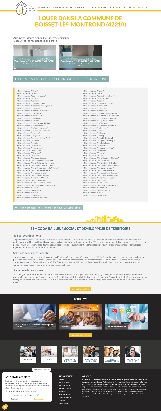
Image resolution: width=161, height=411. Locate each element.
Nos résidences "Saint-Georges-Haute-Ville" (102, 165)
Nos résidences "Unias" (93, 192)
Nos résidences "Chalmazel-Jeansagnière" (35, 106)
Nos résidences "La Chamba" (95, 123)
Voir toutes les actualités (80, 335)
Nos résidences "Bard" (93, 93)
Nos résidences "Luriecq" (94, 135)
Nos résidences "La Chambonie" (31, 125)
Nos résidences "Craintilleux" (30, 113)
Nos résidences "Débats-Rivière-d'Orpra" (101, 113)
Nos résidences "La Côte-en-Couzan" (33, 128)
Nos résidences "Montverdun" (30, 148)
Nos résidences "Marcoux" (29, 140)
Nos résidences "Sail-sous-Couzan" (32, 158)
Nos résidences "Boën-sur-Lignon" (32, 96)
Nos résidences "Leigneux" (29, 133)
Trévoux (62, 400)
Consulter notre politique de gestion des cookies (20, 391)
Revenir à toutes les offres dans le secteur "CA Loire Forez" (49, 207)
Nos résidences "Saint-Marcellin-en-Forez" (101, 175)
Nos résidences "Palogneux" (95, 150)
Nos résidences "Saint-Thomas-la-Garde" (35, 183)
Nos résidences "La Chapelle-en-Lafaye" (100, 125)
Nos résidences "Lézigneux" (29, 135)
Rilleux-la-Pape (64, 394)
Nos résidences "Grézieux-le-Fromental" (100, 118)
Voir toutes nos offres (80, 289)
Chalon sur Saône (65, 388)
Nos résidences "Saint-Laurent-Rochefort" (35, 175)
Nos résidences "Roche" (93, 155)
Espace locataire (86, 7)
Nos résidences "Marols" (28, 143)
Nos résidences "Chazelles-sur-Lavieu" (33, 111)
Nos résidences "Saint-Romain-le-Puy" (33, 180)
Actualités (124, 7)
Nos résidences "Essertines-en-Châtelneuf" (101, 115)
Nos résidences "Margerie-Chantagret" (100, 140)
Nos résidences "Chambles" (95, 106)
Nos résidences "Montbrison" (96, 145)
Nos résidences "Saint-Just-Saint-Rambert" (101, 173)
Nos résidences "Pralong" (94, 153)
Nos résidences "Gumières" (29, 120)
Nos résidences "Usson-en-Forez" (31, 195)
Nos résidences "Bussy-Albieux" (97, 98)
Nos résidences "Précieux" (29, 155)
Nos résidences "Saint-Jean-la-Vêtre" (99, 168)
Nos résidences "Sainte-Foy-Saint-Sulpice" (101, 185)
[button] (5, 407)
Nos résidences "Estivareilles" (30, 118)
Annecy (61, 380)
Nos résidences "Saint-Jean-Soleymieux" (34, 170)
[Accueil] (20, 8)
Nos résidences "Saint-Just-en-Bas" (32, 173)
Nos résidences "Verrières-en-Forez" (33, 197)
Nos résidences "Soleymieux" (30, 190)
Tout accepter (39, 399)
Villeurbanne (63, 403)
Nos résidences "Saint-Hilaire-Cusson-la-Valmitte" (38, 168)
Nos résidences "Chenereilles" (96, 111)
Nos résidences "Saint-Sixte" (95, 180)
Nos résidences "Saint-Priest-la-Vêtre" (99, 178)
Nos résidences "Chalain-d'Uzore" (32, 103)
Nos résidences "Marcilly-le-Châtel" (99, 138)
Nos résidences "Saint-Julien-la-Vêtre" (99, 170)
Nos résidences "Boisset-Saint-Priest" (99, 96)
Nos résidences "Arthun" (28, 93)
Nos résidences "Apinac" (94, 91)
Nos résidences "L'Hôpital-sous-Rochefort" (35, 123)
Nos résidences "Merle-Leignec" (97, 143)
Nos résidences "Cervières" (29, 101)
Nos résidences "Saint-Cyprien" (96, 160)
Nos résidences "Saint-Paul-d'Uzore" (33, 178)
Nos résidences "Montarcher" (30, 145)
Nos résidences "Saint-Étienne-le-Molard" (101, 163)
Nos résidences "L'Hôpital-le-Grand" (99, 120)
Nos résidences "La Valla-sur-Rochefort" (34, 130)
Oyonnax (62, 391)
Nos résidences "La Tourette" (96, 128)
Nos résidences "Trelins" (28, 192)
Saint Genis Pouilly (65, 397)
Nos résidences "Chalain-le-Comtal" (98, 103)
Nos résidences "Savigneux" (95, 188)
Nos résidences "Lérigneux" (95, 133)
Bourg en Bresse (64, 383)
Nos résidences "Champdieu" (30, 108)
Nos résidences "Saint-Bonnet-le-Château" (101, 158)
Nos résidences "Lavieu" (94, 130)
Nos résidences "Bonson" (28, 98)
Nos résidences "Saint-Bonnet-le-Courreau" (36, 160)
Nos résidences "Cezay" (94, 101)
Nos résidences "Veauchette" (96, 195)
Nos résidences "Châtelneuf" (95, 108)
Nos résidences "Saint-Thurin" (96, 183)
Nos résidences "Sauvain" (28, 188)
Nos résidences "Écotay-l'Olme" (31, 115)
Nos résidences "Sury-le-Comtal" (97, 190)
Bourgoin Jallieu (64, 386)
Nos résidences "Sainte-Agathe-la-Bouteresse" (37, 185)
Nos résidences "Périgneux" (29, 153)
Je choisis (14, 399)
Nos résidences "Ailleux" (28, 91)
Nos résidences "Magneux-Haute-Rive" (34, 138)
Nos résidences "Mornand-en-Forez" (99, 148)
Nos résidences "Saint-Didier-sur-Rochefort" (36, 163)
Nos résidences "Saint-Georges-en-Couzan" (36, 165)
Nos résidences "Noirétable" (29, 150)
